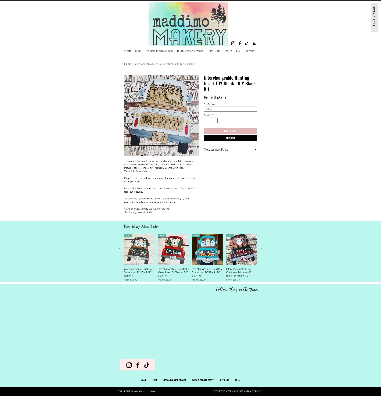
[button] (254, 43)
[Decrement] (206, 120)
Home (127, 64)
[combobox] (230, 109)
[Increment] (215, 120)
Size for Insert (210, 104)
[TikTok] (246, 43)
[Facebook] (239, 43)
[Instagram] (233, 43)
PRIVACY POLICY (254, 391)
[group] (190, 258)
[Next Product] (261, 249)
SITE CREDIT (218, 391)
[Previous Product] (119, 249)
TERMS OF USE (235, 391)
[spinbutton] (211, 120)
